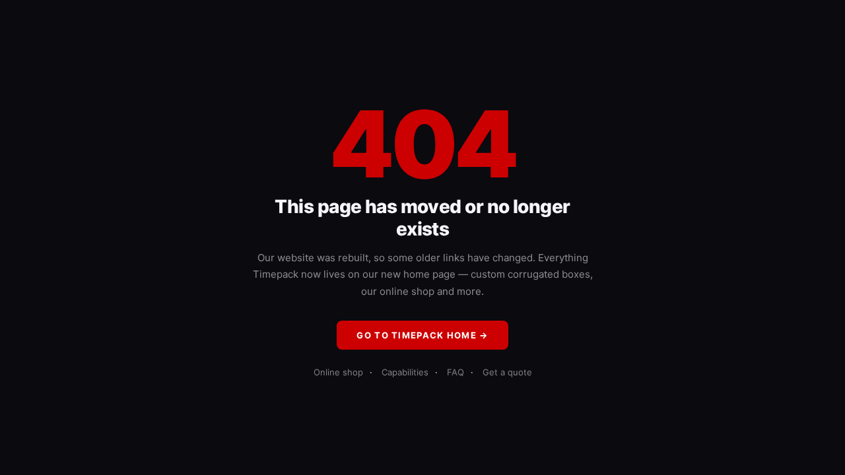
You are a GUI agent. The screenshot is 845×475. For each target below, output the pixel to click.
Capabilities (405, 372)
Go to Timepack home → (422, 335)
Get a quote (507, 372)
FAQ (455, 372)
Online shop (338, 372)
